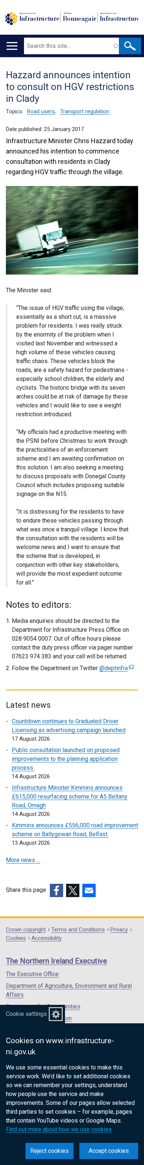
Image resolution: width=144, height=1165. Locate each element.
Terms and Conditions (78, 930)
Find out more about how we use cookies (59, 1129)
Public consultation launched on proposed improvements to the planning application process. (66, 759)
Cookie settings (26, 1013)
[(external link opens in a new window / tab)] (56, 890)
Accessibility (46, 938)
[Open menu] (12, 46)
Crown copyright (26, 930)
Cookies (16, 938)
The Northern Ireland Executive (56, 961)
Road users (41, 111)
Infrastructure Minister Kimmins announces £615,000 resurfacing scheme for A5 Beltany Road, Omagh (69, 796)
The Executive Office (32, 974)
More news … (23, 860)
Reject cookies (49, 1150)
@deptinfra (115, 668)
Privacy (119, 930)
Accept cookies (109, 1150)
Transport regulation (84, 111)
